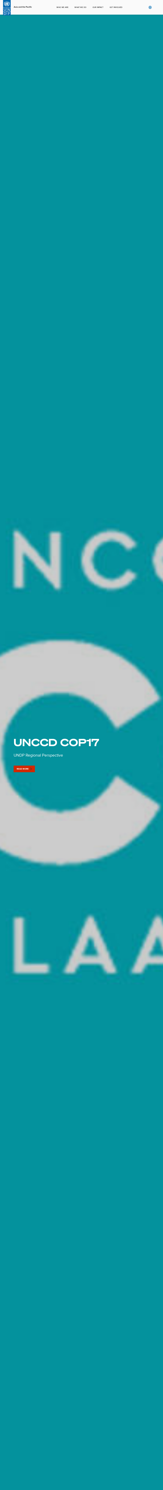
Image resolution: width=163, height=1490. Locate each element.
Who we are (62, 7)
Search (155, 7)
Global (150, 7)
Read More (23, 768)
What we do (80, 7)
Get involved (116, 7)
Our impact (98, 7)
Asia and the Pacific (23, 7)
